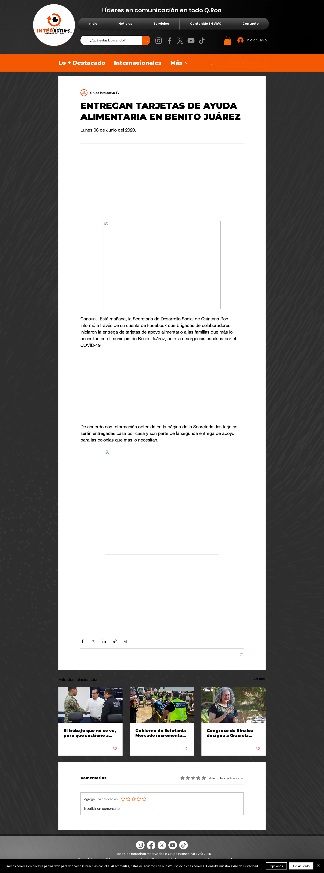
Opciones (276, 866)
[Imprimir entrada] (126, 644)
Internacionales (138, 62)
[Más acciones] (241, 92)
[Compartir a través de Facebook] (82, 644)
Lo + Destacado (81, 62)
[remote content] (162, 184)
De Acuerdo (301, 866)
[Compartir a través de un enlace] (115, 644)
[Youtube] (172, 847)
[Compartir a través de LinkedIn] (104, 644)
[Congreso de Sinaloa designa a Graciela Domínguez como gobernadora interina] (233, 707)
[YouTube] (191, 40)
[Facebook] (169, 40)
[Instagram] (158, 40)
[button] (227, 40)
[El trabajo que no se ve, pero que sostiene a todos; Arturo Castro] (90, 707)
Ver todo (259, 681)
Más (176, 62)
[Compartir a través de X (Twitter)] (93, 644)
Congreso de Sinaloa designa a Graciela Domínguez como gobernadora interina (231, 736)
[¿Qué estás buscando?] (146, 40)
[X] (180, 40)
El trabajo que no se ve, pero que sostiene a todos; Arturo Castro (90, 736)
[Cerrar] (318, 865)
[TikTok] (201, 40)
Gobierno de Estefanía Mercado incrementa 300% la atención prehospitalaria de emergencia (160, 736)
